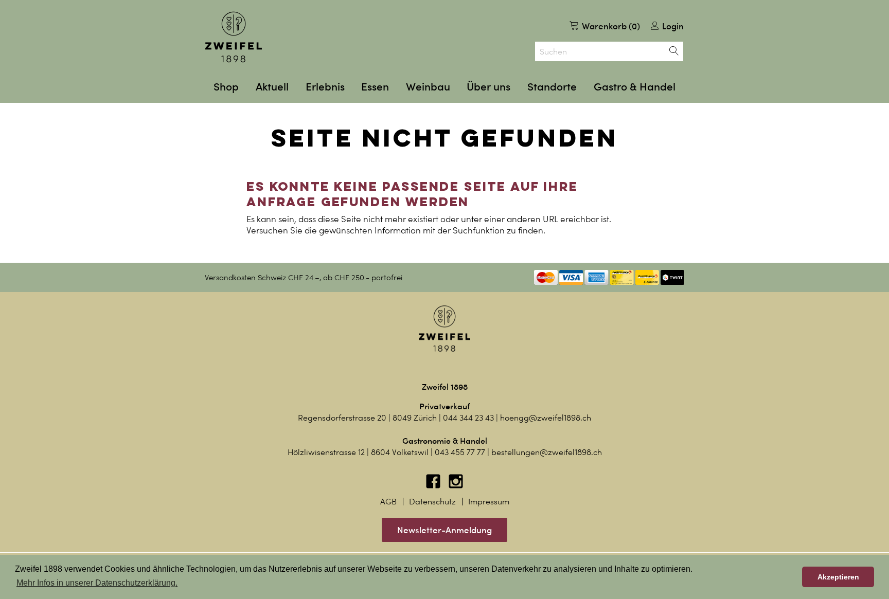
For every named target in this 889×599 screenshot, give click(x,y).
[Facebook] (434, 486)
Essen (375, 86)
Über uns (488, 86)
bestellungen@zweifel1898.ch (546, 452)
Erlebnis (325, 86)
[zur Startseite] (233, 37)
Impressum (488, 501)
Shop (226, 86)
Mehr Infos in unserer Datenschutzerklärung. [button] (96, 582)
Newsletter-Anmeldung (444, 529)
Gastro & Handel (634, 86)
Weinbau (428, 86)
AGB (388, 501)
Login (672, 26)
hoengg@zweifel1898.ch (545, 418)
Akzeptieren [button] (838, 577)
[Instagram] (456, 486)
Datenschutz (432, 501)
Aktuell (272, 86)
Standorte (552, 86)
